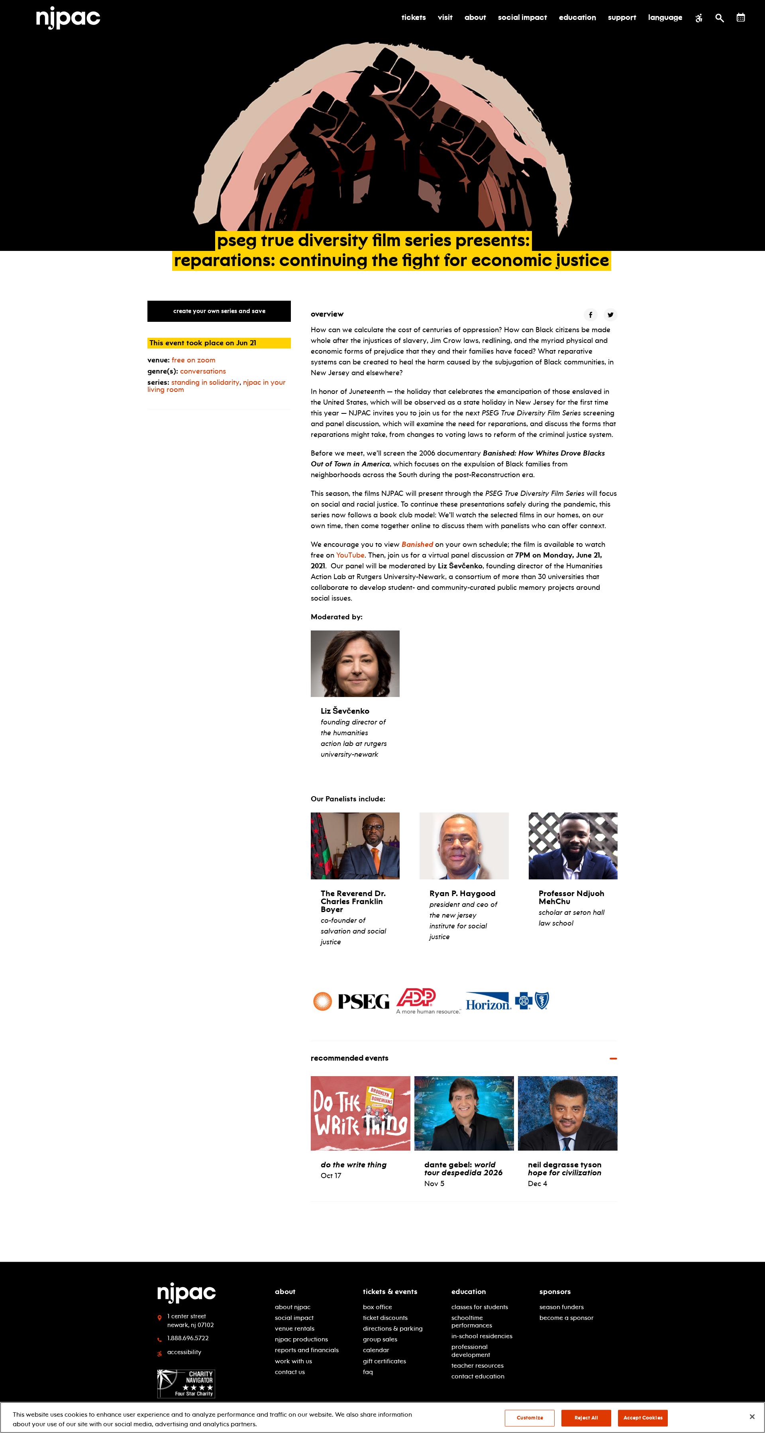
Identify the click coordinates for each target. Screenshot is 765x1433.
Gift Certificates (384, 1361)
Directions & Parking (393, 1328)
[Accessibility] (699, 18)
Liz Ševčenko (345, 711)
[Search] (719, 18)
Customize (530, 1418)
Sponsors (555, 1291)
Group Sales (380, 1339)
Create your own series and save (219, 311)
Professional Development (470, 1350)
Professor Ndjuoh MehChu (571, 897)
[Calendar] (740, 17)
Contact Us (290, 1372)
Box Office (377, 1307)
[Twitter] (611, 315)
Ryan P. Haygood (463, 893)
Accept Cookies (643, 1418)
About (285, 1291)
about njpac (292, 1307)
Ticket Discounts (385, 1317)
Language (665, 18)
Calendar (376, 1350)
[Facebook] (591, 315)
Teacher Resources (477, 1365)
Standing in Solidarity (205, 382)
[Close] (752, 1416)
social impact (294, 1317)
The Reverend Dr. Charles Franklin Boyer (353, 901)
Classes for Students (479, 1307)
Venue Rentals (294, 1328)
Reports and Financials (307, 1350)
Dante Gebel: (463, 1168)
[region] (382, 1417)
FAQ (368, 1372)
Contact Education (477, 1376)
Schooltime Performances (471, 1321)
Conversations (203, 371)
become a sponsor (566, 1317)
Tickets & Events (390, 1291)
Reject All (586, 1418)
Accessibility (184, 1352)
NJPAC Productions (301, 1339)
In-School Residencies (481, 1336)
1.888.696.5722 (188, 1338)
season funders (561, 1307)
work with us (293, 1361)
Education (468, 1291)
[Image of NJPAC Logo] (71, 18)
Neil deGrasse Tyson (565, 1168)
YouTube (350, 555)
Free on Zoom (194, 360)
